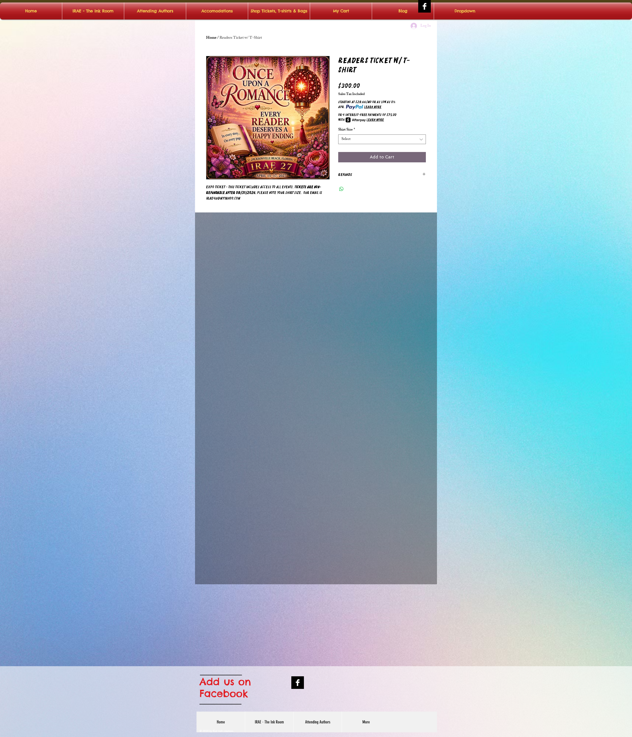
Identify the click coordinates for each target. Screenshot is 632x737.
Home (211, 38)
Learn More (372, 107)
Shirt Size (346, 129)
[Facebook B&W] (424, 6)
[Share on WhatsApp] (341, 189)
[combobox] (382, 139)
